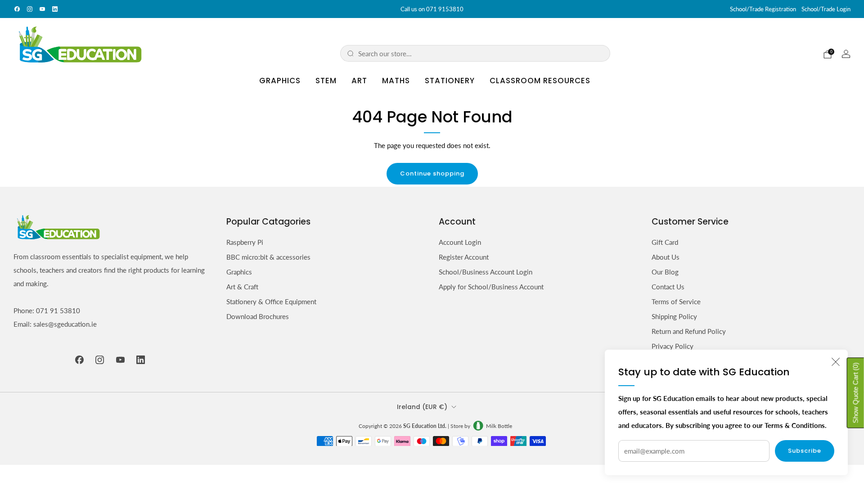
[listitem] (432, 9)
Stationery (450, 80)
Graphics (280, 80)
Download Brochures (257, 316)
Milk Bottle (499, 426)
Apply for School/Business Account (491, 287)
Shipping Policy (674, 316)
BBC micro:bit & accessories (268, 257)
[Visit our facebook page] (17, 9)
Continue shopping (432, 173)
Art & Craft (242, 287)
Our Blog (665, 272)
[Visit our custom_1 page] (55, 9)
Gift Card (665, 242)
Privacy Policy (672, 346)
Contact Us (668, 287)
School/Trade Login (825, 9)
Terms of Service (676, 301)
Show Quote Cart (856, 392)
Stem (326, 80)
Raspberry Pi (244, 242)
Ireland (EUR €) (422, 407)
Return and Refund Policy (689, 331)
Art (359, 80)
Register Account (464, 257)
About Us (666, 257)
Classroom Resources (540, 80)
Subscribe (804, 450)
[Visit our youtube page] (42, 9)
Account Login (460, 242)
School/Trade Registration (763, 9)
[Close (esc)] (836, 362)
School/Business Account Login (485, 272)
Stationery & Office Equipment (271, 301)
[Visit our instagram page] (29, 9)
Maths (396, 80)
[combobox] (480, 53)
